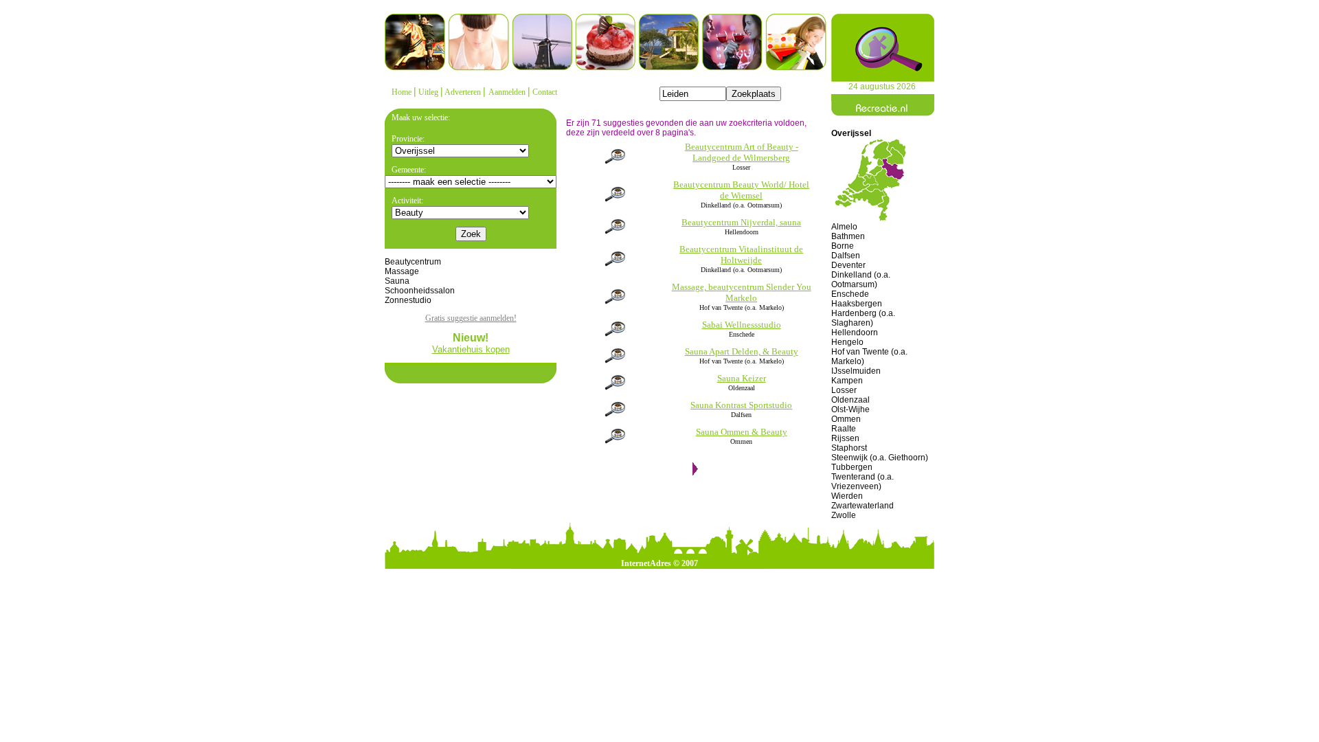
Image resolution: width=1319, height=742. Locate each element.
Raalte (843, 429)
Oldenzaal (850, 400)
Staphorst (849, 448)
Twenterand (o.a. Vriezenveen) (862, 481)
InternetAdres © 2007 (659, 563)
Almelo (844, 227)
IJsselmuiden (856, 371)
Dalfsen (845, 255)
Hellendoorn (854, 332)
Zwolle (843, 515)
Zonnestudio (408, 300)
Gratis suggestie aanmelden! (471, 318)
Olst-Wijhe (850, 409)
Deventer (848, 265)
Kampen (847, 380)
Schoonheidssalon (420, 290)
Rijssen (845, 438)
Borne (842, 246)
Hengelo (847, 342)
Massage (402, 271)
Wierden (847, 496)
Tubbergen (851, 467)
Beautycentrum (413, 262)
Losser (844, 390)
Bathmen (848, 236)
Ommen (846, 419)
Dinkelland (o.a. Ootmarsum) (860, 279)
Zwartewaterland (862, 505)
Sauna (397, 281)
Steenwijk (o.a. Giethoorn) (879, 457)
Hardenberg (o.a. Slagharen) (863, 318)
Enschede (850, 294)
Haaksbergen (856, 303)
